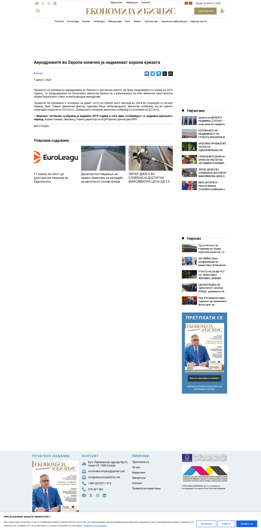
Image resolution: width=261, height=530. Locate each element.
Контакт (145, 2)
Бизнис (86, 21)
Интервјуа (99, 21)
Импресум (132, 2)
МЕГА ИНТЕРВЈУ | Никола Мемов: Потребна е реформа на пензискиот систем (212, 186)
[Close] (258, 514)
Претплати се (140, 462)
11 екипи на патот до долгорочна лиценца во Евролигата (51, 177)
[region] (130, 521)
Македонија (114, 21)
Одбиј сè (226, 523)
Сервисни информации (174, 21)
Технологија (151, 21)
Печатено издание (51, 456)
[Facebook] (36, 3)
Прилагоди (206, 523)
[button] (222, 11)
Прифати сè (247, 523)
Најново (194, 238)
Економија (73, 21)
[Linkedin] (54, 3)
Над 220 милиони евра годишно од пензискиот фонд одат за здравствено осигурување (212, 304)
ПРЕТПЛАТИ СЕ (204, 317)
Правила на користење (146, 488)
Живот (137, 21)
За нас (136, 467)
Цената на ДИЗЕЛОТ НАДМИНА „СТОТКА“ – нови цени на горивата (211, 121)
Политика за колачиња (95, 525)
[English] (190, 3)
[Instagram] (48, 3)
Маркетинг (117, 2)
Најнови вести (198, 21)
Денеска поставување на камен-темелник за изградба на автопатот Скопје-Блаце (102, 177)
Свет (127, 21)
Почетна (59, 21)
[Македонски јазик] (186, 3)
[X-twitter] (42, 3)
